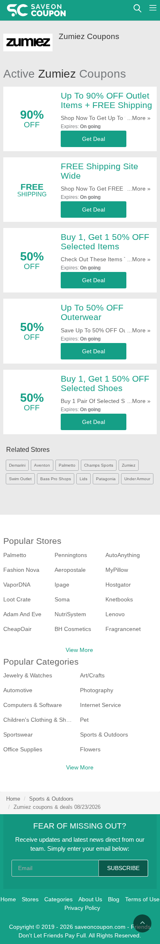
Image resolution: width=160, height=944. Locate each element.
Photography (96, 690)
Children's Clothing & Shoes (38, 719)
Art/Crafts (92, 675)
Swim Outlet (20, 479)
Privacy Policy (82, 908)
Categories (58, 899)
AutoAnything (122, 555)
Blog (113, 899)
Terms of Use (142, 899)
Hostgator (118, 584)
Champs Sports (98, 465)
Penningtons (71, 555)
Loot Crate (17, 599)
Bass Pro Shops (55, 479)
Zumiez (128, 465)
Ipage (62, 584)
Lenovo (115, 614)
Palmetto (67, 465)
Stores (30, 899)
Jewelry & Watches (27, 675)
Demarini (17, 465)
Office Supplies (22, 749)
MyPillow (116, 569)
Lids (83, 479)
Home (13, 799)
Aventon (42, 465)
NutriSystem (70, 614)
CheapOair (17, 629)
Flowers (90, 749)
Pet (84, 719)
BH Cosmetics (73, 629)
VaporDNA (16, 584)
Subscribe (123, 868)
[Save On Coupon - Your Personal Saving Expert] (36, 10)
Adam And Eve (22, 614)
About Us (90, 899)
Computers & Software (32, 705)
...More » (139, 118)
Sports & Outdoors (104, 734)
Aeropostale (70, 569)
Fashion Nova (21, 569)
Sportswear (18, 734)
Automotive (17, 690)
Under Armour (137, 479)
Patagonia (106, 479)
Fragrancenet (123, 629)
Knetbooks (119, 599)
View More (79, 650)
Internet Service (100, 705)
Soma (62, 599)
